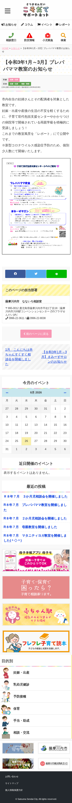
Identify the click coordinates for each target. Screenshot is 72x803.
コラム (28, 24)
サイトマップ (11, 783)
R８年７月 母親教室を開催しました (30, 527)
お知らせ (11, 24)
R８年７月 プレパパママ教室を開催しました (35, 507)
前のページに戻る (37, 333)
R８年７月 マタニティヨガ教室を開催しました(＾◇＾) (35, 538)
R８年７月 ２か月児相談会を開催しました (35, 518)
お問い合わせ (11, 776)
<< (7, 392)
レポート (64, 24)
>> (65, 392)
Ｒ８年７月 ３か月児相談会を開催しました (36, 496)
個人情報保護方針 (14, 790)
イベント (46, 24)
